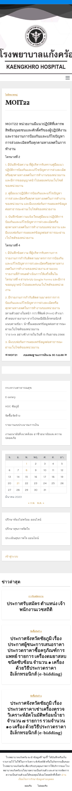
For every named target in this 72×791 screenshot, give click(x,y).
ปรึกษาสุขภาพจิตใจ (17, 528)
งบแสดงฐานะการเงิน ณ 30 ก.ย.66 (43, 355)
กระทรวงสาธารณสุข (18, 387)
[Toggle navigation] (67, 77)
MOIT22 (17, 103)
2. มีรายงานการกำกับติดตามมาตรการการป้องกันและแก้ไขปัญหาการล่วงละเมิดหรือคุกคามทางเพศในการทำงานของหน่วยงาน (32, 303)
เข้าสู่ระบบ (11, 556)
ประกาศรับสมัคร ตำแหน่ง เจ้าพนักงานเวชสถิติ (36, 607)
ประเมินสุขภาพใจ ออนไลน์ (22, 538)
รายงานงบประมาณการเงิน (22, 425)
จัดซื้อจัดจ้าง (12, 415)
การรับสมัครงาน (35, 596)
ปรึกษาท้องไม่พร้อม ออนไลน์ (23, 519)
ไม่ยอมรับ (42, 786)
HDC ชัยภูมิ (12, 406)
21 (18, 483)
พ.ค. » (40, 503)
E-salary (10, 397)
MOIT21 (12, 355)
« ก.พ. (31, 503)
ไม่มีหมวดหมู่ (11, 95)
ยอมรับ (28, 786)
